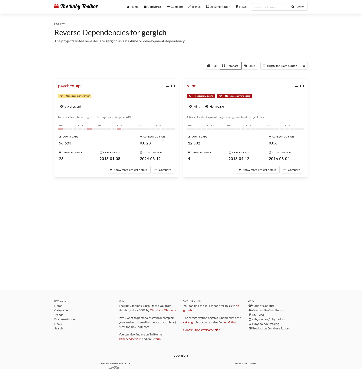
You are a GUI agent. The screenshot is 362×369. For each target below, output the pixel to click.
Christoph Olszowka (163, 310)
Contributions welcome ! (201, 330)
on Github (230, 322)
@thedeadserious (130, 339)
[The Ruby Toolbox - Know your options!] (76, 7)
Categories (61, 310)
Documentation (64, 319)
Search (58, 328)
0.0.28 (145, 143)
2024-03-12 (150, 158)
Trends (58, 314)
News (58, 323)
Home (58, 305)
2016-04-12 (239, 158)
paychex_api (70, 85)
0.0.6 (273, 143)
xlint (191, 85)
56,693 (65, 143)
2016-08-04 (279, 158)
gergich (154, 32)
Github (156, 339)
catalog (188, 322)
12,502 (194, 143)
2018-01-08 (110, 158)
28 (61, 158)
